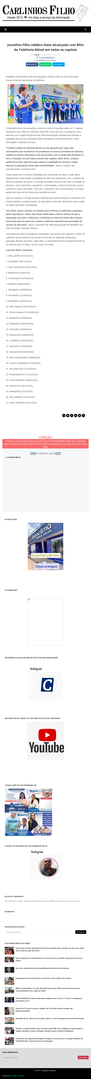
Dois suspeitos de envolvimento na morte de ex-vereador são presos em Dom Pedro (49, 959)
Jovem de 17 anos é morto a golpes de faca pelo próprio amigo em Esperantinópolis (44, 1009)
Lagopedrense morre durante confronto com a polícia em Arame (43, 978)
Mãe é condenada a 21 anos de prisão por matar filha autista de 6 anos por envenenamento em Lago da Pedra (48, 989)
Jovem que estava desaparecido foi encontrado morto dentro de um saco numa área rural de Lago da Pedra (50, 949)
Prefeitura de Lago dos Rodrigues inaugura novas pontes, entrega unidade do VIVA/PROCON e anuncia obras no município (49, 1039)
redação (37, 55)
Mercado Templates (17, 1076)
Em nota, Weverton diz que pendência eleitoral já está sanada (42, 968)
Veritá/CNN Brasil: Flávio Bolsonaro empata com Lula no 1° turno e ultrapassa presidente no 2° (49, 999)
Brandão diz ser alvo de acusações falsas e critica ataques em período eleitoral (50, 1018)
